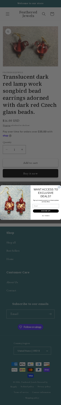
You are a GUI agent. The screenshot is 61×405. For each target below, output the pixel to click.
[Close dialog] (59, 187)
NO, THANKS (45, 215)
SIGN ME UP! (45, 211)
